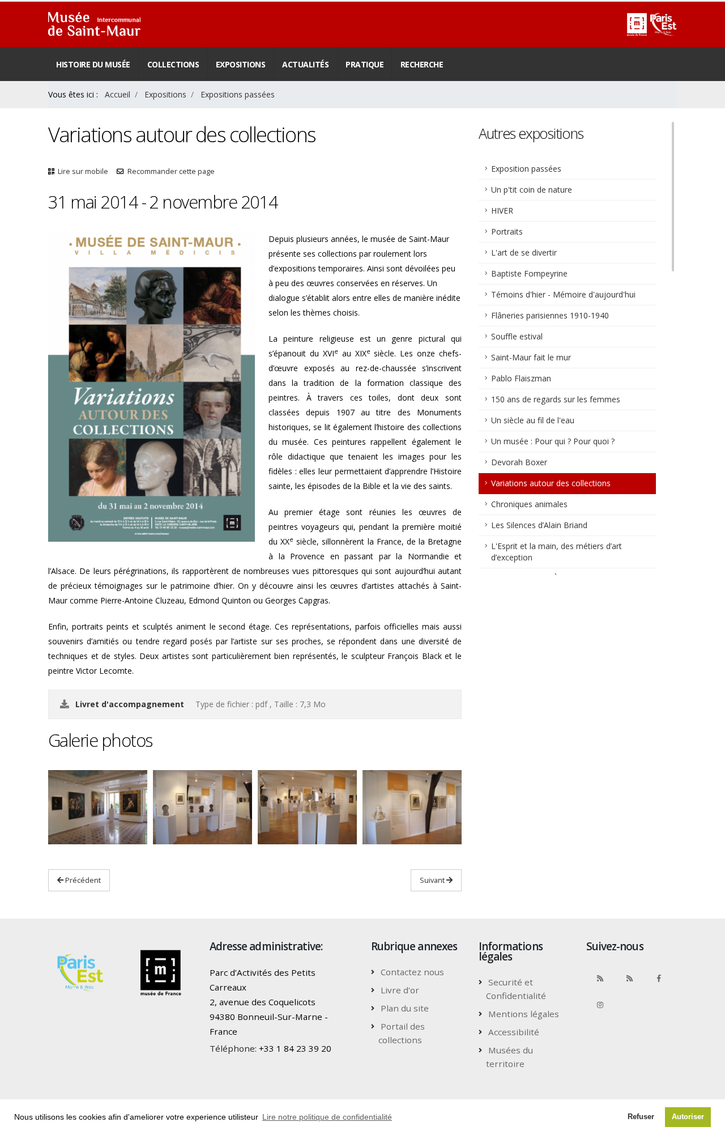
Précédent (82, 880)
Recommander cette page (171, 171)
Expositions (241, 64)
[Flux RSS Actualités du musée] (599, 978)
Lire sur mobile (83, 171)
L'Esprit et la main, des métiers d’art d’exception (556, 552)
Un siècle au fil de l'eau (532, 420)
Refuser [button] (641, 1117)
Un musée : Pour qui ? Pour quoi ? (553, 441)
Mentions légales (523, 1013)
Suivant (433, 880)
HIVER (502, 210)
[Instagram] (599, 1004)
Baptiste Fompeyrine (529, 273)
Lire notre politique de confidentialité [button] (327, 1116)
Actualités (305, 64)
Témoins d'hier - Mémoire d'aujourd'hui (563, 294)
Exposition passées (526, 168)
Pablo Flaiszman (521, 378)
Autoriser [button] (688, 1117)
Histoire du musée (93, 64)
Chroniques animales (529, 504)
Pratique (364, 64)
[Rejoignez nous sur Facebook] (658, 978)
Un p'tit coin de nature (531, 189)
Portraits (507, 231)
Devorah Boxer (519, 462)
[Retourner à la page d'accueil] (94, 24)
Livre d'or (400, 990)
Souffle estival (517, 336)
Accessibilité (513, 1032)
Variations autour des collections (551, 483)
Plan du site (405, 1008)
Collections (173, 64)
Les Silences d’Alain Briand (539, 525)
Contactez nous (412, 971)
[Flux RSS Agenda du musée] (629, 978)
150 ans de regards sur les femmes (555, 399)
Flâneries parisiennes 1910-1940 (550, 315)
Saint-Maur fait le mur (531, 357)
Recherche (421, 64)
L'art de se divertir (524, 252)
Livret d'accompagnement (129, 704)
